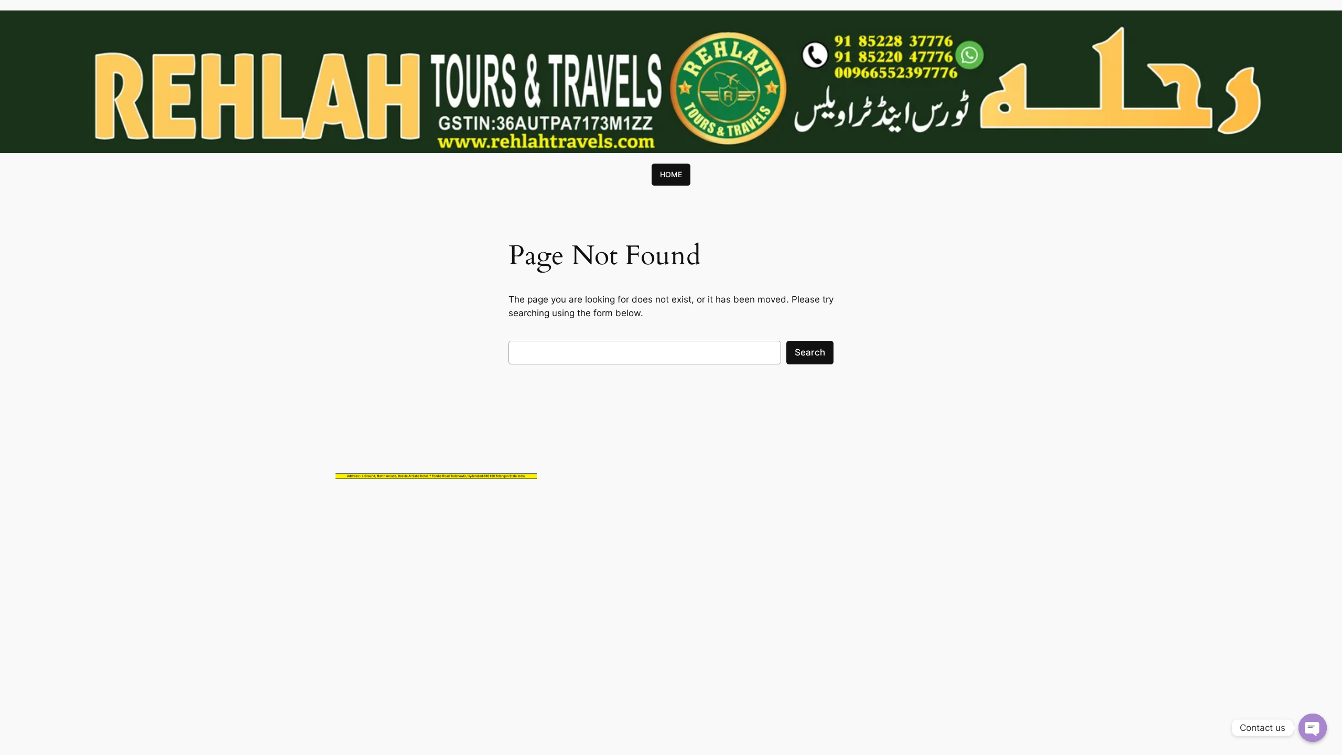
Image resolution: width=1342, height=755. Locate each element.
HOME (671, 174)
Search (810, 352)
